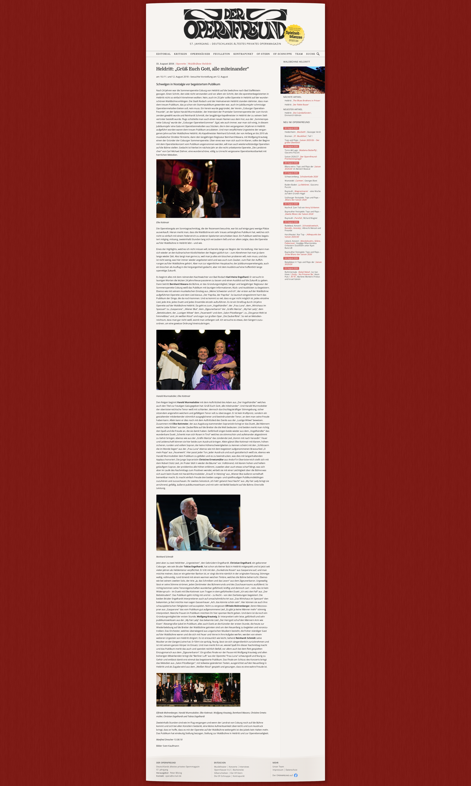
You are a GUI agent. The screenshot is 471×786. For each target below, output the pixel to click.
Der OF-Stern (236, 773)
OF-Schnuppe (282, 54)
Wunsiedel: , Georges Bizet (301, 181)
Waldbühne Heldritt (199, 64)
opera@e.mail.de (173, 776)
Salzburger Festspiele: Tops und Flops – (302, 198)
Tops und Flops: (302, 141)
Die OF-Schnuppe (222, 776)
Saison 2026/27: (301, 158)
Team (299, 54)
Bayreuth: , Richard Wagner (301, 218)
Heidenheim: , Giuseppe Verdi (303, 132)
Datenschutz (291, 770)
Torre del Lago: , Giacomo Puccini (301, 151)
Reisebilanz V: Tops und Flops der (303, 263)
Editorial (163, 54)
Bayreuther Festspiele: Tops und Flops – (303, 213)
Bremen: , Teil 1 (299, 136)
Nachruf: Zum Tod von (302, 208)
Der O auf (283, 775)
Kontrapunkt (243, 54)
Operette (181, 64)
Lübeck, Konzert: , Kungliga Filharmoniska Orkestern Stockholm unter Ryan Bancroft (303, 244)
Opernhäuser (200, 54)
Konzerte (233, 767)
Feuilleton (221, 54)
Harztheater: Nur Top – (303, 235)
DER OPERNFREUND (166, 762)
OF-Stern (263, 54)
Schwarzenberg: (301, 176)
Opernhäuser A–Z (222, 770)
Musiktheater (220, 767)
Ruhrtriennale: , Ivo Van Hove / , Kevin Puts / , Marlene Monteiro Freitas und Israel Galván (302, 275)
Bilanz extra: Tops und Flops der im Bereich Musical (303, 168)
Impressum (278, 770)
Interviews (244, 767)
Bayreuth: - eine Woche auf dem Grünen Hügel (303, 192)
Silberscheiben (221, 773)
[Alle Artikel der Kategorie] (302, 80)
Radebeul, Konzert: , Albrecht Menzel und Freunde (303, 228)
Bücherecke (238, 770)
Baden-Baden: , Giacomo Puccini (301, 186)
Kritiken (180, 54)
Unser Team (278, 766)
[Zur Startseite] (235, 24)
